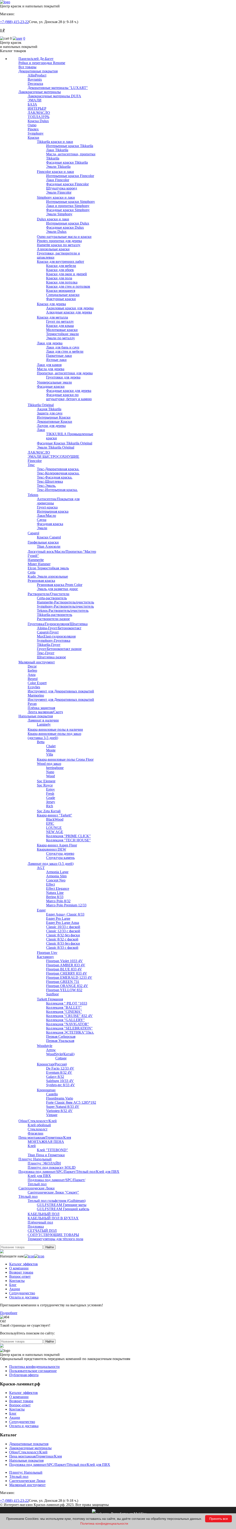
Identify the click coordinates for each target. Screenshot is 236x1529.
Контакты (17, 1281)
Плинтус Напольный (25, 1472)
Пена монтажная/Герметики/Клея (35, 1456)
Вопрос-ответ (20, 1276)
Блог (13, 1285)
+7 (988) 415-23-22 (14, 22)
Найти (49, 1247)
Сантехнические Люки (27, 1481)
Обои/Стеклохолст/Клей (28, 1452)
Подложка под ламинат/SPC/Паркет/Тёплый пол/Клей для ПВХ (59, 1465)
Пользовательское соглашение (33, 1371)
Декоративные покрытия (28, 1444)
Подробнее (8, 1313)
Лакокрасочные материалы (30, 1448)
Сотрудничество (22, 1293)
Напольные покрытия (26, 1460)
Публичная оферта (23, 1375)
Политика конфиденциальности (34, 1367)
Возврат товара (21, 1272)
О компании (19, 1268)
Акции (14, 1289)
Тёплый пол (18, 1477)
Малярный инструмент (27, 1485)
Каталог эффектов (23, 1264)
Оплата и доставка (23, 1297)
